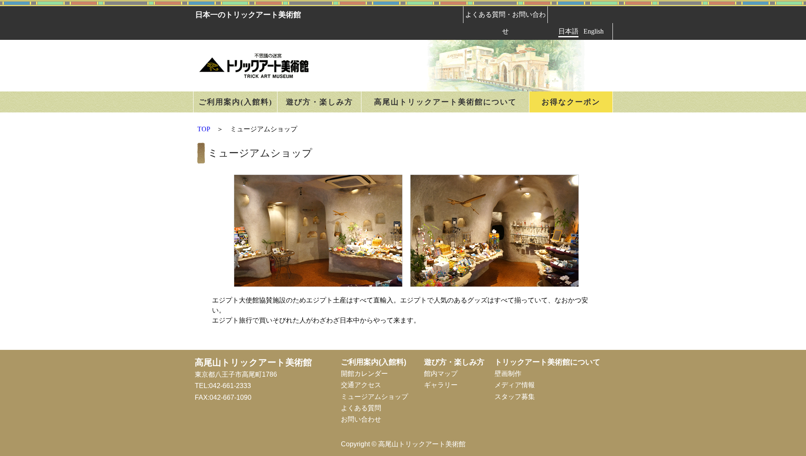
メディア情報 (515, 384)
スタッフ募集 (515, 396)
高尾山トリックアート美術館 (253, 362)
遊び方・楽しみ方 (319, 102)
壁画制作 (508, 373)
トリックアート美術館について (547, 362)
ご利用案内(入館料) (235, 102)
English (594, 31)
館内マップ (441, 373)
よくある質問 (361, 408)
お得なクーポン (571, 102)
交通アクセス (361, 384)
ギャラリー (441, 384)
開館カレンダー (364, 373)
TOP (203, 129)
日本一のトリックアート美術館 (248, 14)
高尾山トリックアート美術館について (445, 102)
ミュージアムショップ (374, 396)
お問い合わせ (361, 419)
